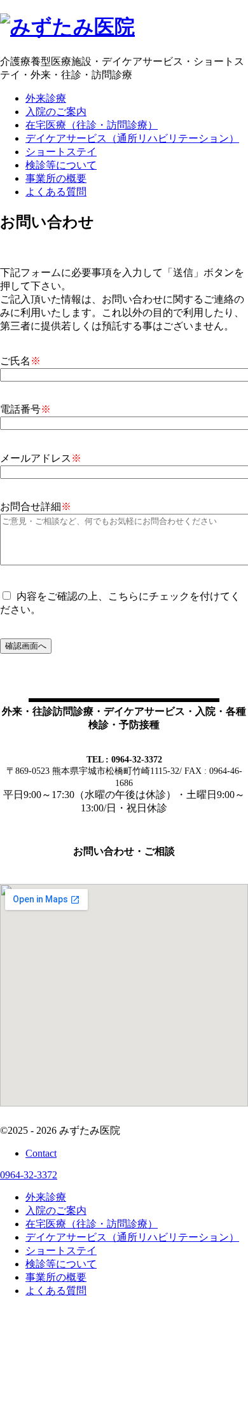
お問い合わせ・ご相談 (124, 851)
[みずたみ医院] (67, 26)
